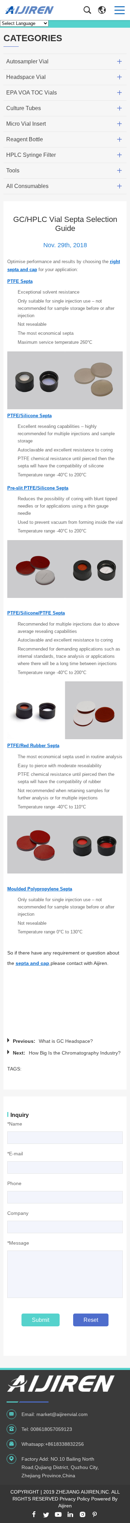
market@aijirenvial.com (62, 1414)
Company (17, 1213)
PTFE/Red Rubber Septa (33, 745)
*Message (18, 1243)
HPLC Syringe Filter (31, 155)
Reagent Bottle (24, 139)
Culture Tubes (23, 108)
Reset (91, 1320)
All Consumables (27, 186)
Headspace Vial (26, 77)
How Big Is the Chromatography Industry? (75, 1053)
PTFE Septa (20, 281)
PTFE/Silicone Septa (29, 415)
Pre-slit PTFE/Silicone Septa (37, 488)
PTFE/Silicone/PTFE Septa (36, 613)
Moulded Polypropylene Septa (39, 889)
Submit (40, 1320)
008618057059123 (51, 1429)
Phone (14, 1183)
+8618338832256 (64, 1444)
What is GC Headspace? (66, 1041)
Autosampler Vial (27, 61)
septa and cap (32, 963)
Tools (12, 170)
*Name (14, 1124)
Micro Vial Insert (26, 124)
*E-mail (15, 1153)
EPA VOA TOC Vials (31, 93)
